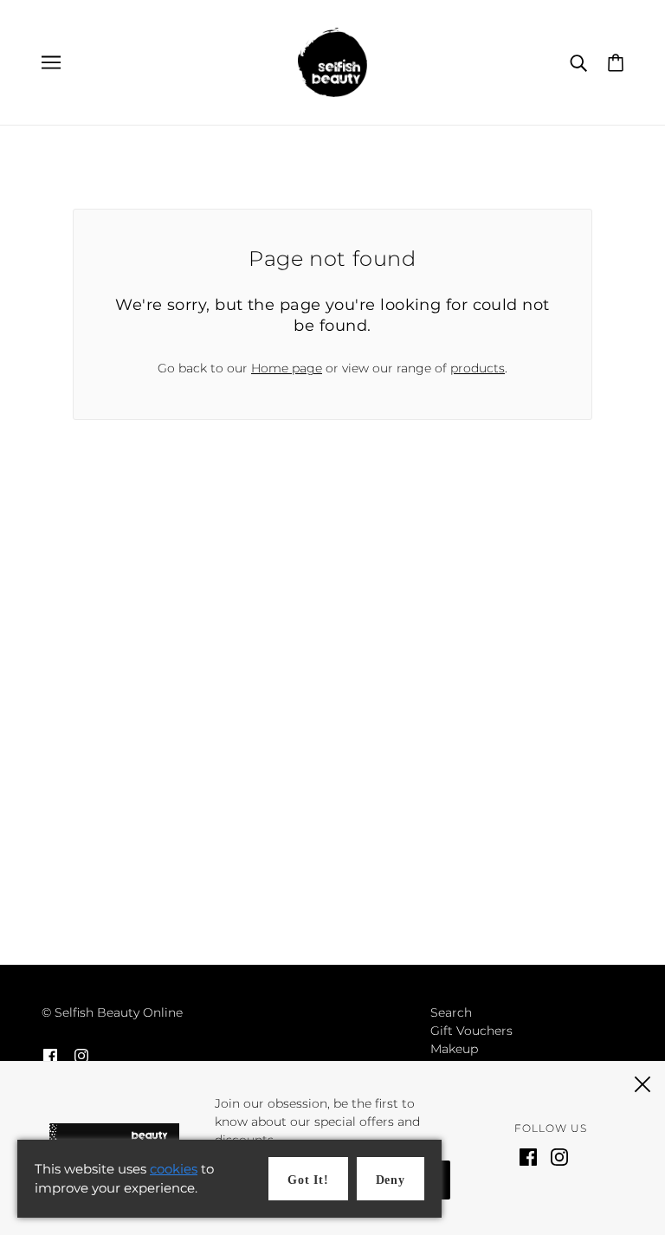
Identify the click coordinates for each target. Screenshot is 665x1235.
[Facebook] (528, 1156)
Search (451, 1012)
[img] (50, 1055)
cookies (173, 1169)
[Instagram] (559, 1156)
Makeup (454, 1049)
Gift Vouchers (471, 1030)
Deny (390, 1180)
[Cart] (615, 61)
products (477, 368)
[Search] (578, 62)
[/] (332, 61)
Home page (286, 368)
